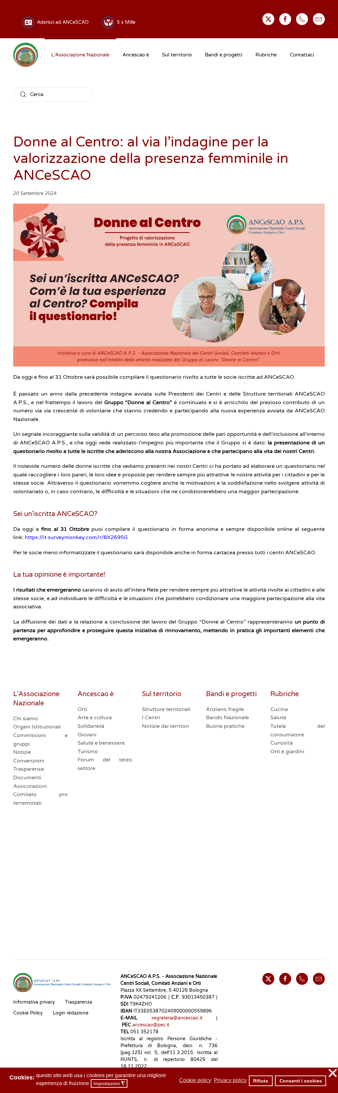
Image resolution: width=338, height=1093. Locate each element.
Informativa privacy (34, 1002)
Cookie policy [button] (195, 1080)
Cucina (279, 709)
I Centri (151, 717)
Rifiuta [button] (260, 1080)
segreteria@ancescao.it (177, 1018)
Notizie (22, 752)
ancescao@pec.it (150, 1025)
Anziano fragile (225, 709)
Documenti (27, 777)
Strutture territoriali (166, 709)
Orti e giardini (287, 751)
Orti (82, 709)
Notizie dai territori (165, 726)
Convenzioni (28, 760)
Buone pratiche (225, 726)
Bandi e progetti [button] (223, 55)
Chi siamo (25, 718)
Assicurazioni (30, 786)
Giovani (87, 734)
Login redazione (70, 1013)
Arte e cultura (95, 717)
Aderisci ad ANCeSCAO (61, 22)
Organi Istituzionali (37, 726)
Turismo (88, 751)
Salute (278, 717)
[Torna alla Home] (25, 54)
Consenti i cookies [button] (301, 1080)
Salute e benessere (101, 743)
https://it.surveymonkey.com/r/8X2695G (76, 537)
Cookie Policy (28, 1013)
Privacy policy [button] (230, 1080)
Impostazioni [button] (109, 1083)
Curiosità (281, 743)
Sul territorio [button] (177, 55)
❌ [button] (332, 1073)
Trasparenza (28, 769)
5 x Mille (124, 22)
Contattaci (302, 55)
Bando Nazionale (227, 717)
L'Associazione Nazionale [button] (80, 55)
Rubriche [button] (266, 55)
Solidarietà (91, 726)
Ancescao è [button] (135, 55)
